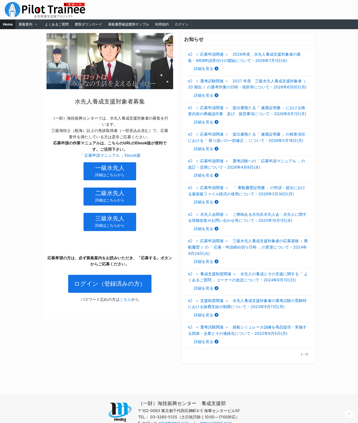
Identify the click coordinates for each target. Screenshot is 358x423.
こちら (125, 299)
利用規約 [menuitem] (162, 24)
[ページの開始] (349, 414)
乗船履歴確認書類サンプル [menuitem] (128, 24)
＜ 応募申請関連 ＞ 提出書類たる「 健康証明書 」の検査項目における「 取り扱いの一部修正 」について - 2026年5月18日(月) (246, 141)
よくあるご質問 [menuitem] (57, 24)
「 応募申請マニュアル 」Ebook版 (110, 155)
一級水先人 (109, 170)
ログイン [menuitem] (181, 24)
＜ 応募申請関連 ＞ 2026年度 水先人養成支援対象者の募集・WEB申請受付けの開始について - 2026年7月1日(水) (244, 61)
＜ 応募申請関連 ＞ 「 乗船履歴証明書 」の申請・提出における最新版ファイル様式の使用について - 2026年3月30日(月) (246, 194)
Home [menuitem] (8, 24)
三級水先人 (109, 221)
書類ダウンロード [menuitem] (88, 24)
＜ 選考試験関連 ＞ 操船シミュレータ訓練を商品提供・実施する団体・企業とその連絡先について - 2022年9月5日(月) (247, 334)
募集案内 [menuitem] (25, 24)
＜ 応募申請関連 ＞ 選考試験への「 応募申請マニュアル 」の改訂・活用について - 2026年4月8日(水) (246, 168)
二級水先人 (109, 196)
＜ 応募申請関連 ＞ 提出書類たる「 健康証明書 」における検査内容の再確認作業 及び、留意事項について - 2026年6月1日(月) (247, 114)
